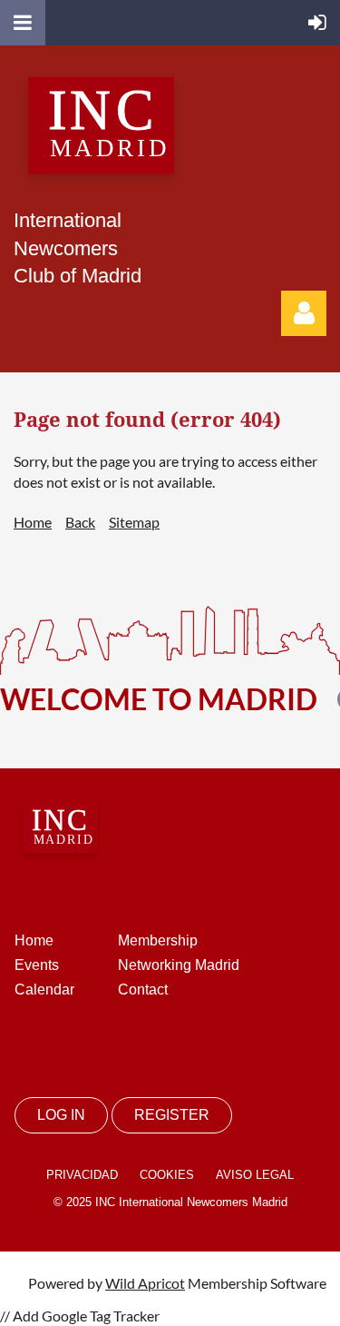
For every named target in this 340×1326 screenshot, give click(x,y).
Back (80, 521)
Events (37, 965)
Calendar (44, 989)
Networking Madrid (178, 965)
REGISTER (171, 1115)
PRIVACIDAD (82, 1175)
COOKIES (167, 1175)
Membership (158, 940)
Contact (143, 989)
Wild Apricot (145, 1282)
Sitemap (134, 521)
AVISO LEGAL (255, 1175)
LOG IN (61, 1115)
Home (33, 521)
